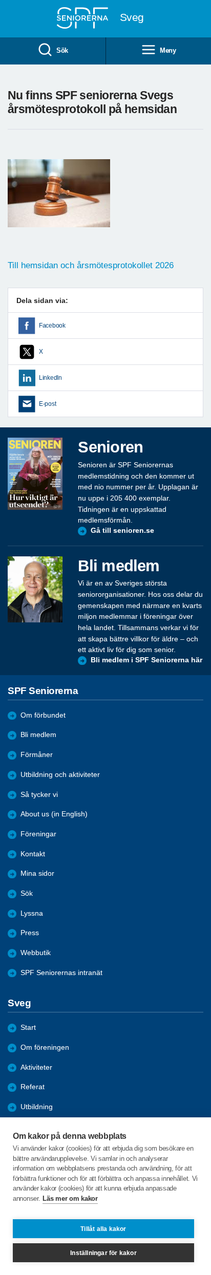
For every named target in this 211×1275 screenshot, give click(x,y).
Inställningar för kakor (103, 1253)
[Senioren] (35, 474)
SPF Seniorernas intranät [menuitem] (61, 973)
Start (28, 1027)
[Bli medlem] (35, 589)
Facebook (52, 325)
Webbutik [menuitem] (35, 953)
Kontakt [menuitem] (32, 854)
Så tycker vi (39, 794)
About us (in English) (54, 814)
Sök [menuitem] (62, 50)
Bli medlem (38, 735)
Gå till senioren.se (122, 530)
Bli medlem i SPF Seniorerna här (146, 660)
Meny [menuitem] (168, 50)
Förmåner (36, 755)
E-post (47, 404)
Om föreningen (44, 1047)
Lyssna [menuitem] (31, 913)
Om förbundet (43, 715)
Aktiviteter (36, 1067)
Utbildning (36, 1107)
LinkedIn (50, 378)
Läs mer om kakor (70, 1198)
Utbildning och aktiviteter (60, 775)
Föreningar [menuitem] (38, 834)
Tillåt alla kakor (103, 1229)
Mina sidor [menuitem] (37, 873)
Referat (32, 1087)
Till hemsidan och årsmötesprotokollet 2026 (92, 265)
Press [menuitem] (29, 933)
